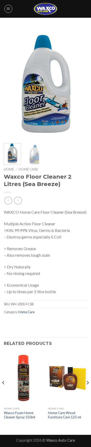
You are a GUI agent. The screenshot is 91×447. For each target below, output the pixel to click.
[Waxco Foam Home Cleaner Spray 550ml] (23, 378)
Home (9, 169)
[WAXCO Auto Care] (45, 8)
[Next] (79, 83)
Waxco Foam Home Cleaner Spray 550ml (19, 415)
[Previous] (11, 83)
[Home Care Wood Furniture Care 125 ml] (67, 378)
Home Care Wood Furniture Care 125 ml (64, 415)
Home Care (28, 169)
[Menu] (8, 9)
